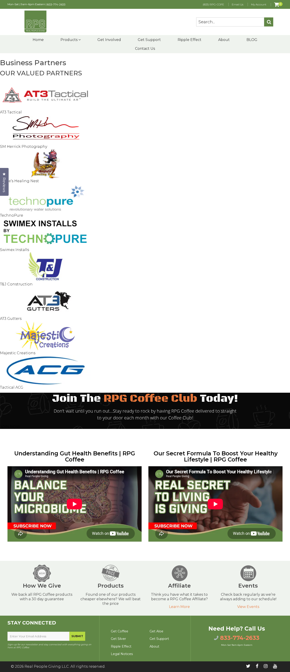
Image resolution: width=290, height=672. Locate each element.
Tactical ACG (11, 387)
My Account (258, 4)
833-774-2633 (56, 4)
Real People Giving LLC (46, 666)
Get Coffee (119, 631)
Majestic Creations (17, 353)
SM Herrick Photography (23, 146)
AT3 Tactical (11, 112)
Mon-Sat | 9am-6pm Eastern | (36, 4)
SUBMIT (77, 636)
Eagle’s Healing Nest (19, 181)
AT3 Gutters (11, 318)
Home (38, 40)
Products (69, 40)
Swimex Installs (14, 250)
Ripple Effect (189, 40)
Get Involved (109, 40)
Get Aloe (156, 631)
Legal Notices (122, 654)
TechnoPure (11, 215)
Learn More (179, 607)
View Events (248, 607)
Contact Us (145, 48)
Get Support (149, 40)
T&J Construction (16, 284)
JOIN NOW (10, 427)
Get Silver (118, 639)
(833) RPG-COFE (213, 4)
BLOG (251, 40)
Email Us (237, 4)
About (224, 40)
